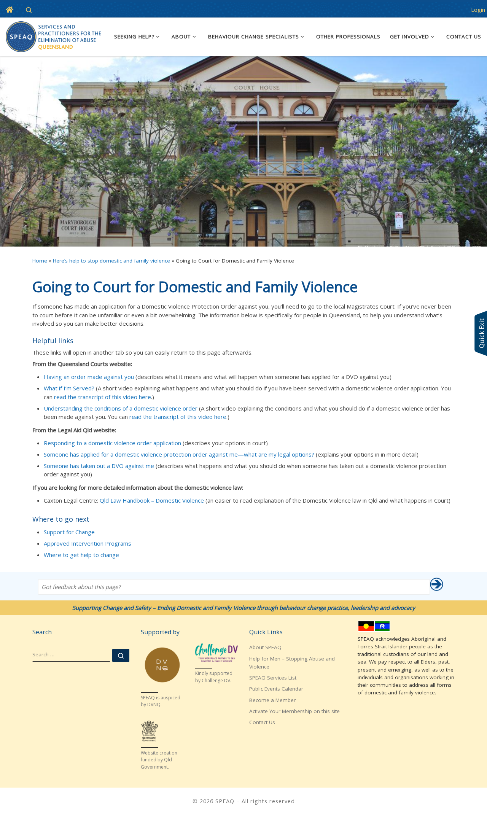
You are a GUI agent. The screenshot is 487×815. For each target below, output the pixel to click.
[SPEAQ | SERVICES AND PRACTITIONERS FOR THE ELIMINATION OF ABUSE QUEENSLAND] (53, 35)
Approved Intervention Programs (87, 543)
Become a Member (272, 700)
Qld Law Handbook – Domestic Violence (152, 500)
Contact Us (262, 722)
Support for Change (69, 532)
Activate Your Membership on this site (294, 711)
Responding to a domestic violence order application (112, 443)
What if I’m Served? (69, 388)
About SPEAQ (265, 647)
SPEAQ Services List (272, 677)
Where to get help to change (81, 555)
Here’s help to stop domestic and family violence (111, 260)
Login (478, 9)
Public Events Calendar (276, 688)
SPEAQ (224, 801)
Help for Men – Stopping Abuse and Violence (292, 662)
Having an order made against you (89, 376)
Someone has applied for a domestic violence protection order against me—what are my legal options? (179, 454)
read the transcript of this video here (102, 397)
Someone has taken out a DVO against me (99, 466)
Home (39, 260)
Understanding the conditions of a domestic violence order (120, 408)
